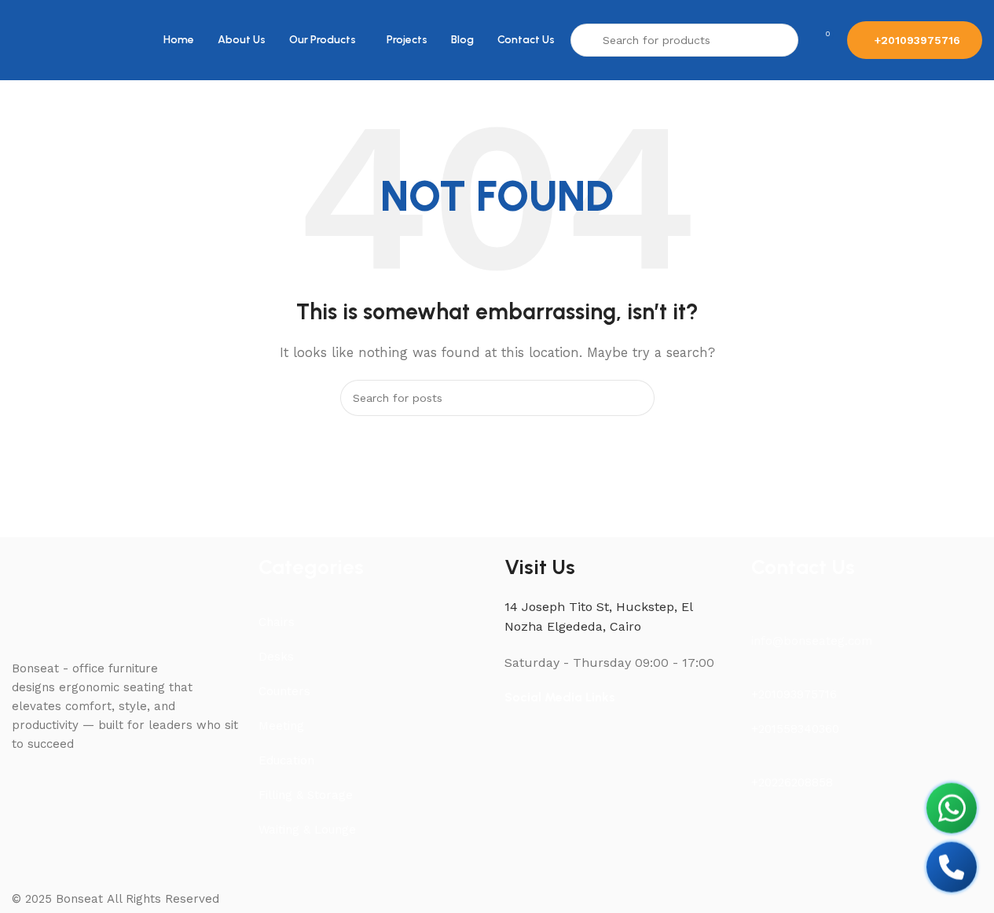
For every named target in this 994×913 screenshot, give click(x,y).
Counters (284, 691)
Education (286, 760)
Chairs (277, 622)
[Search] (636, 398)
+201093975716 (917, 40)
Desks (276, 657)
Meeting (281, 726)
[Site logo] (47, 39)
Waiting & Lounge (307, 830)
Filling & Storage (306, 795)
